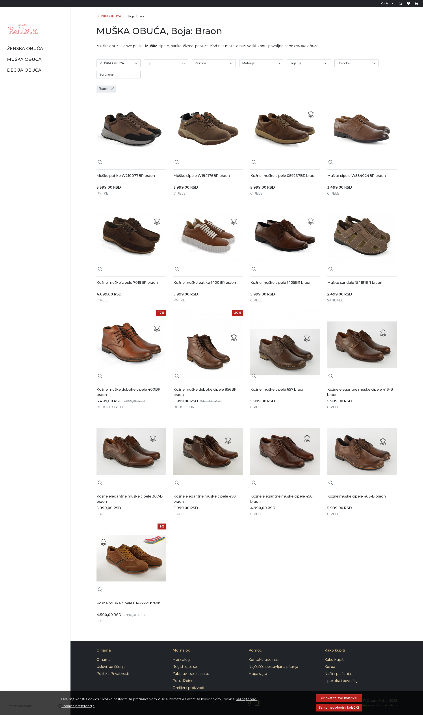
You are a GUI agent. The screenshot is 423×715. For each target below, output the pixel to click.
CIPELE (179, 193)
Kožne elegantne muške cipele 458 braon (281, 499)
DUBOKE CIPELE (110, 407)
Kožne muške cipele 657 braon (277, 389)
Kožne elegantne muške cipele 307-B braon (129, 499)
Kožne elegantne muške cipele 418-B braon (360, 392)
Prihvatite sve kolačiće (339, 698)
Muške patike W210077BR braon (125, 176)
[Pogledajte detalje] (100, 162)
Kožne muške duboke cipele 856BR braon (205, 392)
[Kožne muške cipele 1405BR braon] (285, 238)
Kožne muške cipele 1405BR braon (281, 282)
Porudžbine (183, 681)
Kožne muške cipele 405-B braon (356, 496)
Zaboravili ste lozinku (191, 674)
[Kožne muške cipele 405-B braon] (362, 452)
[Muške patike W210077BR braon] (131, 131)
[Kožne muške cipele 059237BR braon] (285, 131)
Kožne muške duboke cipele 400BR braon (128, 392)
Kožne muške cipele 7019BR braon (127, 282)
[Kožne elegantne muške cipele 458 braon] (285, 452)
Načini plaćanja (338, 674)
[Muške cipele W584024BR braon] (362, 131)
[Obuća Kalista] (22, 29)
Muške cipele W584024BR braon (356, 176)
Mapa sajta (258, 674)
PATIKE (102, 193)
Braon (103, 89)
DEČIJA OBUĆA (24, 70)
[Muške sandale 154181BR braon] (362, 238)
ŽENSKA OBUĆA (25, 48)
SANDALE (335, 300)
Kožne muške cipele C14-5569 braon (128, 603)
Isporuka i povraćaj (341, 681)
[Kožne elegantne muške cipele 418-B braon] (362, 345)
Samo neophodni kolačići (339, 707)
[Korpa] (416, 3)
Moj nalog (181, 659)
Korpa (330, 667)
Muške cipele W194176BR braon (201, 176)
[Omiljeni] (408, 3)
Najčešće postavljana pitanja (273, 667)
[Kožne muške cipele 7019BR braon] (131, 238)
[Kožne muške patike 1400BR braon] (208, 238)
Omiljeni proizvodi (188, 688)
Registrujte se (185, 667)
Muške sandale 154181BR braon (354, 282)
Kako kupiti (334, 659)
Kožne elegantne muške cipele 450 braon (204, 499)
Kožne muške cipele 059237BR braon (283, 176)
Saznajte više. (246, 699)
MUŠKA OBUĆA (24, 59)
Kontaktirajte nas (263, 659)
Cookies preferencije (78, 706)
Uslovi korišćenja (111, 667)
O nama (103, 659)
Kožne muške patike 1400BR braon (204, 282)
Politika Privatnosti (112, 674)
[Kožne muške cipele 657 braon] (285, 345)
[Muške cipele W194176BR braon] (208, 131)
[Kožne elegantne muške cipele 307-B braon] (131, 452)
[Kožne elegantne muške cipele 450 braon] (208, 452)
